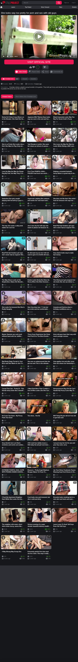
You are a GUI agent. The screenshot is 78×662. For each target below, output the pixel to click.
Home (1, 7)
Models (74, 7)
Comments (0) (57, 71)
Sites (60, 7)
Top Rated (28, 7)
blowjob (25, 79)
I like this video (30, 67)
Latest (13, 7)
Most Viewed (45, 7)
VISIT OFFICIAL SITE (39, 62)
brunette (33, 79)
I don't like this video (33, 67)
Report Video (36, 71)
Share (47, 71)
